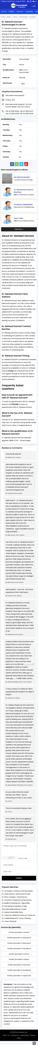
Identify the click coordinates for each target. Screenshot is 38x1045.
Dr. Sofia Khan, (7, 894)
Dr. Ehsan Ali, (30, 915)
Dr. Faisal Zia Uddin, (9, 915)
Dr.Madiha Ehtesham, (10, 903)
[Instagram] (31, 1)
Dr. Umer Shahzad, (9, 921)
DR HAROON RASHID (22, 177)
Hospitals (29, 11)
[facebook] (28, 1)
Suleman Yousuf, (20, 909)
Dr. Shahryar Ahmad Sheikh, (22, 891)
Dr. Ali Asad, (6, 891)
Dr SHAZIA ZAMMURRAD (23, 204)
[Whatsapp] (17, 164)
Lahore (15, 17)
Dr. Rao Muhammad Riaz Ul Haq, (14, 906)
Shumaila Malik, (8, 909)
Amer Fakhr (18, 218)
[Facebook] (12, 164)
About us (6, 1035)
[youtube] (33, 1)
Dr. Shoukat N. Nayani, (10, 900)
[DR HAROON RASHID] (7, 178)
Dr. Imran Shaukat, (24, 918)
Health (11, 11)
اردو (34, 5)
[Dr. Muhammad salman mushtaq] (7, 192)
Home (3, 11)
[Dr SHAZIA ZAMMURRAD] (7, 206)
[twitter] (36, 1)
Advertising (24, 1035)
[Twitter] (21, 164)
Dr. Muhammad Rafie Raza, (12, 912)
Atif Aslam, (21, 915)
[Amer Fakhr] (7, 219)
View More (18, 229)
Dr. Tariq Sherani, (20, 897)
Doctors (20, 11)
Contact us (15, 1035)
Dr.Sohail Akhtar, (25, 900)
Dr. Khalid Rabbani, (9, 918)
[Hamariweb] (19, 5)
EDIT (23, 84)
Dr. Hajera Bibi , (24, 903)
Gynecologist (23, 17)
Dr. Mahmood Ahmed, (21, 894)
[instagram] (26, 164)
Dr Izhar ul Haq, (8, 897)
